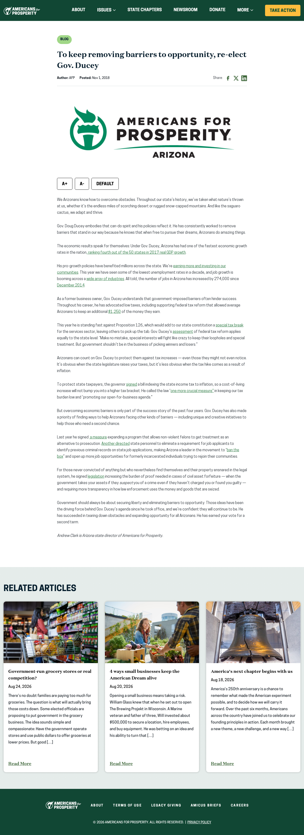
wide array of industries (105, 279)
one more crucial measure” (192, 391)
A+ (64, 184)
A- (82, 184)
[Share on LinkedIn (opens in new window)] (244, 78)
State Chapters (145, 10)
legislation (96, 477)
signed (131, 385)
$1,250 (114, 312)
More (243, 10)
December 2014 (71, 285)
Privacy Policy (199, 822)
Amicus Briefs (206, 805)
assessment (183, 332)
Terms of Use (127, 805)
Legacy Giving (166, 805)
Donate (217, 11)
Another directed (115, 444)
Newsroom (186, 10)
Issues (104, 10)
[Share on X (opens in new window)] (236, 78)
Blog (64, 39)
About (78, 10)
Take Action (285, 12)
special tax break (229, 325)
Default (105, 184)
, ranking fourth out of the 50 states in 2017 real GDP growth (136, 253)
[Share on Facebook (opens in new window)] (228, 78)
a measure (98, 437)
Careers (240, 805)
